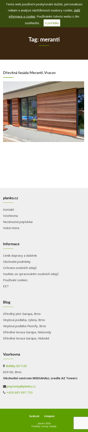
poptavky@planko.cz (21, 386)
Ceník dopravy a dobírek (20, 255)
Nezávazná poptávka (18, 222)
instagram (49, 416)
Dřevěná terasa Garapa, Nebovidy (27, 332)
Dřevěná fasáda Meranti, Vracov (29, 73)
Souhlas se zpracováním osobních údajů (31, 274)
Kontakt (8, 209)
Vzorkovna (10, 216)
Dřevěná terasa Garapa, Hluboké (26, 338)
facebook (34, 416)
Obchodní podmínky (17, 262)
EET (6, 286)
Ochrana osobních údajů (20, 268)
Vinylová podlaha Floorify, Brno (24, 326)
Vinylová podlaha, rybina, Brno (24, 320)
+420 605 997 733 (19, 392)
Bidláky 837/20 (16, 366)
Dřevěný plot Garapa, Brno (22, 314)
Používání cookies (15, 280)
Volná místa (11, 228)
